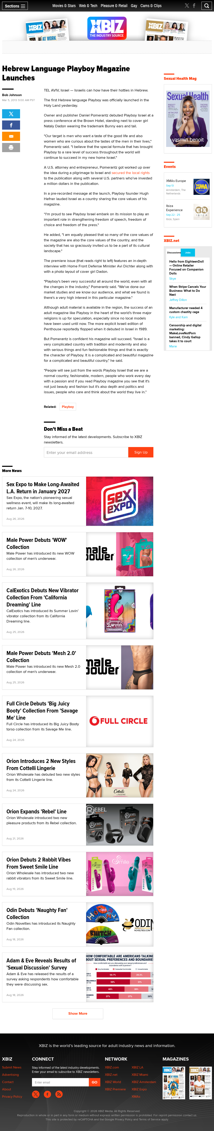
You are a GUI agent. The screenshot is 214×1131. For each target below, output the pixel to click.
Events (170, 167)
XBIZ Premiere (115, 1089)
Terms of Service (149, 1119)
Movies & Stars (64, 5)
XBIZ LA (137, 1067)
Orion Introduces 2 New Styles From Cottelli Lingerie (41, 764)
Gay (134, 5)
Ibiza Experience (174, 207)
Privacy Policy (12, 1096)
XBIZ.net (171, 241)
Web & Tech (88, 5)
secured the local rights (131, 172)
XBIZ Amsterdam (144, 1082)
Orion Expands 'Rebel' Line (36, 811)
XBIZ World (113, 1082)
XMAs (136, 1096)
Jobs (188, 252)
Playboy (68, 406)
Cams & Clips (151, 5)
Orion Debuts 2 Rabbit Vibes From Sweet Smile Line (38, 863)
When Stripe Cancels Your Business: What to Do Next (187, 290)
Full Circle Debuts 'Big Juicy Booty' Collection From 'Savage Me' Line (42, 710)
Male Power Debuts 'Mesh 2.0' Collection (41, 656)
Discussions (173, 252)
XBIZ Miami (140, 1074)
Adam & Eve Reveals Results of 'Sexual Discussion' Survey (41, 964)
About (6, 1089)
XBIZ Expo (139, 1089)
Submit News (11, 1067)
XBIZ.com (112, 1067)
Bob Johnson (12, 95)
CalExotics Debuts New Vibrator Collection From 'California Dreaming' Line (42, 597)
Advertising (10, 1074)
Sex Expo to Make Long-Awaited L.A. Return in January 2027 (42, 488)
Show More (77, 1013)
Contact (8, 1082)
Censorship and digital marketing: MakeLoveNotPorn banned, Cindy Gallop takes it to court (185, 333)
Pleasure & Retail (114, 5)
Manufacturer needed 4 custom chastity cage (186, 310)
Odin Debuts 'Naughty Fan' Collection (37, 913)
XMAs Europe (176, 180)
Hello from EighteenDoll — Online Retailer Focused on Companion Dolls (186, 267)
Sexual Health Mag (180, 78)
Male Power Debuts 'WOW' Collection (36, 543)
